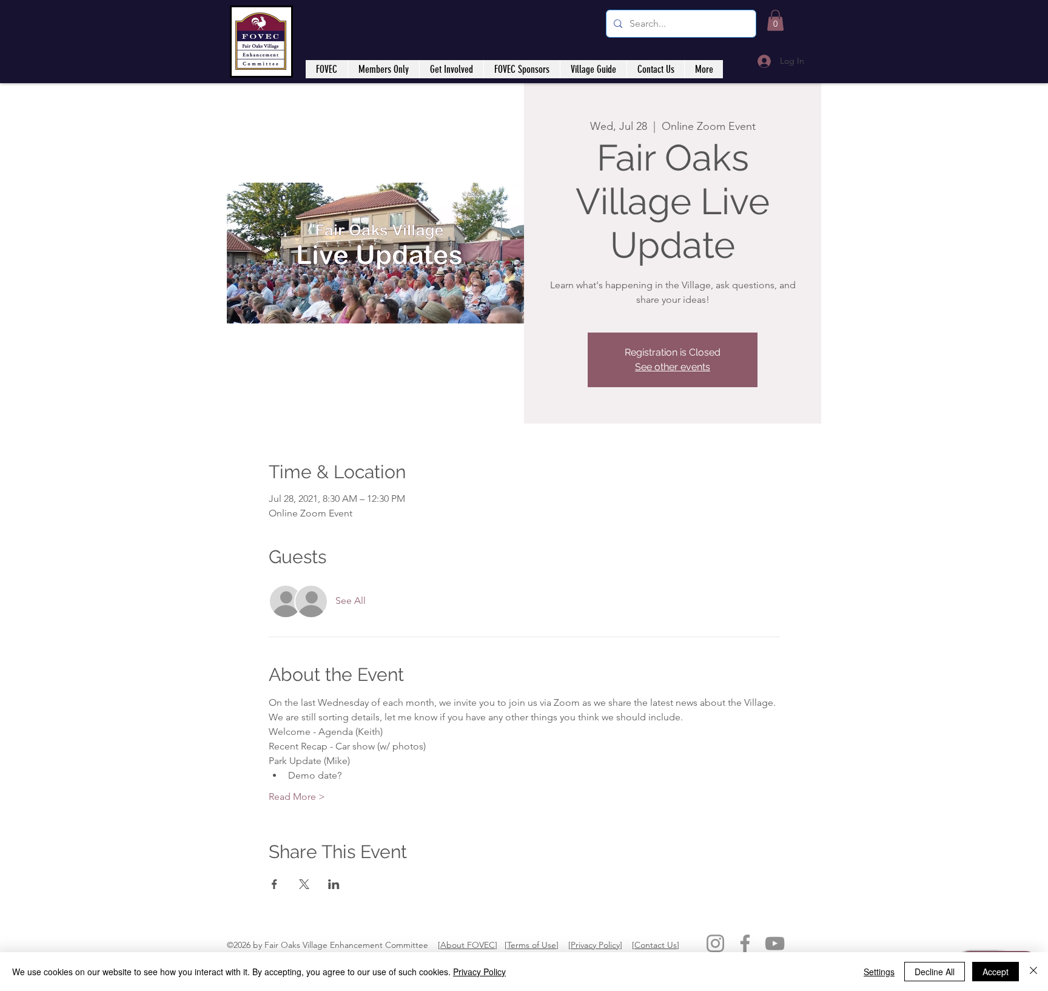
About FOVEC (467, 944)
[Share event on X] (304, 884)
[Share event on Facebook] (274, 884)
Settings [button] (879, 972)
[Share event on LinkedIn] (334, 884)
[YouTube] (775, 943)
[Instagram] (715, 943)
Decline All (935, 972)
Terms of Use (531, 944)
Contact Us (655, 944)
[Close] (1033, 971)
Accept (995, 972)
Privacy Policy (595, 944)
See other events (672, 367)
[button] (775, 20)
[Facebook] (745, 943)
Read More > (297, 796)
